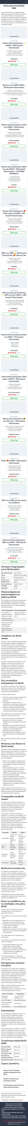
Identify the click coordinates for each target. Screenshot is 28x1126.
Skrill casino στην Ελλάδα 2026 (13, 1104)
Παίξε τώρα (14, 65)
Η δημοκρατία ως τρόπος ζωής (13, 1105)
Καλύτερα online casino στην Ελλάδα (14, 1107)
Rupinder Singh (19, 1100)
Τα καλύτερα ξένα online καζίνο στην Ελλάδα (13, 1116)
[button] (14, 1072)
